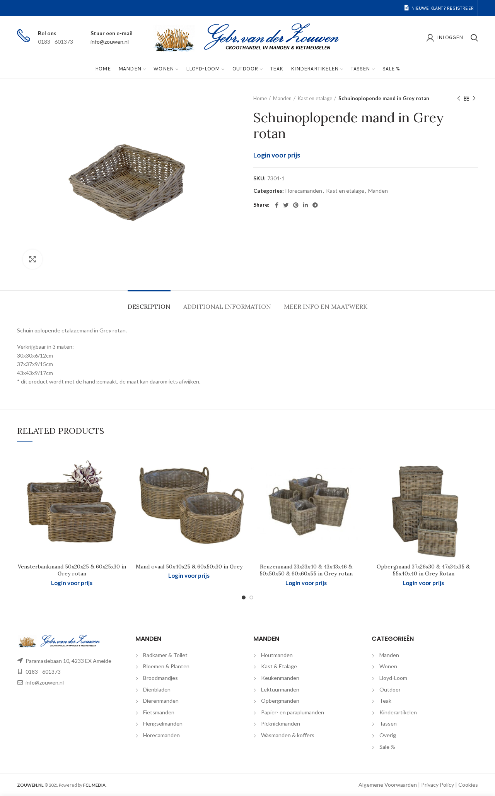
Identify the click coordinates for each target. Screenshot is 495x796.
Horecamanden (303, 191)
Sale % (387, 746)
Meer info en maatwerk (325, 306)
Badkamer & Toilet (165, 655)
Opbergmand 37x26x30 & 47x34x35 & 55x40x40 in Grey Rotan (423, 570)
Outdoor (390, 689)
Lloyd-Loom (393, 677)
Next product (474, 98)
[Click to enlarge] (32, 259)
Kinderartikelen (398, 712)
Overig (387, 735)
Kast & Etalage (279, 666)
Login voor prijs (276, 155)
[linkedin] (305, 205)
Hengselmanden (163, 723)
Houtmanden (277, 655)
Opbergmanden (280, 700)
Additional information (227, 306)
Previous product (459, 98)
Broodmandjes (160, 677)
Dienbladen (157, 689)
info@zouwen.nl (109, 41)
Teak (385, 700)
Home (260, 98)
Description (149, 306)
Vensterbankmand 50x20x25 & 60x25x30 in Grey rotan (72, 570)
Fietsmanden (158, 712)
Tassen (388, 723)
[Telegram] (315, 205)
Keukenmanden (280, 677)
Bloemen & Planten (166, 666)
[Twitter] (286, 205)
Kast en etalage (315, 98)
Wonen (388, 666)
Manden (282, 98)
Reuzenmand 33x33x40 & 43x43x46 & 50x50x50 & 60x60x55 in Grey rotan (306, 570)
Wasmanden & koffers (287, 735)
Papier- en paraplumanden (292, 712)
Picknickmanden (280, 723)
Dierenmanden (161, 700)
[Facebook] (277, 205)
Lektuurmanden (280, 689)
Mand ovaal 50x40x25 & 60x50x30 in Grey (189, 566)
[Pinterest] (296, 205)
